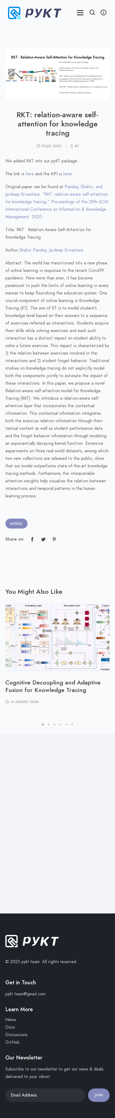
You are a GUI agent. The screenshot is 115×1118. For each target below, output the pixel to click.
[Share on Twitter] (43, 539)
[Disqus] (57, 822)
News (10, 1020)
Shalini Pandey (32, 250)
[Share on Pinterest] (54, 539)
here (30, 174)
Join (99, 1095)
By (77, 146)
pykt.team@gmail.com (25, 994)
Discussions (16, 1035)
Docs (10, 1027)
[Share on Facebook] (32, 539)
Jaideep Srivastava (66, 250)
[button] (92, 13)
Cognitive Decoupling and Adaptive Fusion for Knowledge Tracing (53, 686)
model (16, 523)
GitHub (12, 1042)
